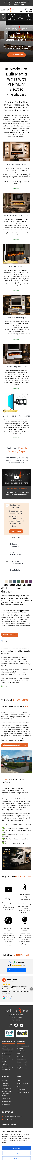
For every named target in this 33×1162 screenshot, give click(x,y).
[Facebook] (16, 1025)
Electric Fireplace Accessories (7, 1068)
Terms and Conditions (5, 1085)
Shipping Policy (7, 1089)
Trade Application (23, 1093)
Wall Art (4, 1064)
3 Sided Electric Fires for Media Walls (8, 1050)
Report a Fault (22, 1062)
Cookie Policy (6, 1099)
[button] (1, 988)
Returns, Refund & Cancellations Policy (8, 1094)
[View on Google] (4, 980)
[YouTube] (21, 1025)
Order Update (22, 1065)
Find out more (16, 531)
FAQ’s (19, 1054)
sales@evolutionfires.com (16, 495)
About (19, 1081)
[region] (16, 1145)
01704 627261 (12, 492)
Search (21, 11)
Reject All (16, 1158)
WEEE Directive (6, 1105)
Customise (16, 1153)
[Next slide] (29, 37)
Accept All (16, 1148)
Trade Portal (21, 1090)
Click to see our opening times (14, 745)
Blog (18, 1087)
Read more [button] (6, 993)
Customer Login (22, 1084)
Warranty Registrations (21, 1058)
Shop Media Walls (16, 55)
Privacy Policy (6, 1102)
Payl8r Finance (22, 1068)
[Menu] (30, 8)
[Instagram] (10, 1025)
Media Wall (5, 1046)
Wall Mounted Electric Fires (6, 1055)
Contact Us (21, 1051)
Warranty (5, 1081)
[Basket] (26, 8)
